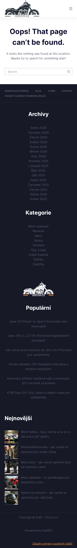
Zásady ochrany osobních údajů (25, 96)
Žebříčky (38, 264)
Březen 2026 (38, 151)
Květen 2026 (38, 142)
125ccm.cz (51, 517)
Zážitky (38, 259)
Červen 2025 (38, 189)
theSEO (47, 530)
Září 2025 (38, 175)
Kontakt (67, 91)
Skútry (38, 240)
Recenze (38, 231)
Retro (38, 236)
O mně (51, 91)
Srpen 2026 (38, 127)
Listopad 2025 (38, 166)
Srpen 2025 (38, 180)
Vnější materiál (38, 254)
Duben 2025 (38, 199)
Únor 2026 (38, 156)
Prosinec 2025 (38, 161)
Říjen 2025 (38, 170)
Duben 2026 (38, 147)
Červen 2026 (38, 137)
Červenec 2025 (38, 185)
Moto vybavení (38, 226)
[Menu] (70, 8)
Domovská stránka (17, 91)
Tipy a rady (38, 250)
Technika (38, 245)
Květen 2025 (38, 194)
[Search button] (68, 71)
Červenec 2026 (38, 132)
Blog (38, 91)
